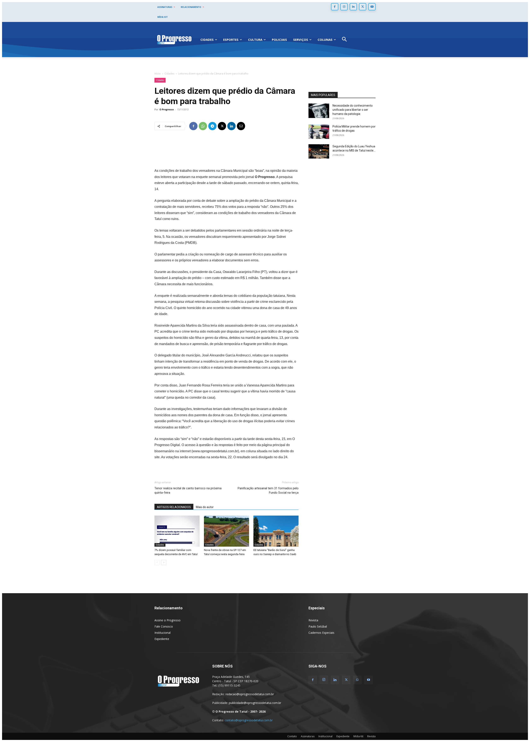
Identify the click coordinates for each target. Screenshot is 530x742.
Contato (292, 736)
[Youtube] (372, 6)
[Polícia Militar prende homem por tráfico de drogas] (318, 131)
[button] (344, 39)
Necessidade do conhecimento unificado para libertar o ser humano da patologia (352, 109)
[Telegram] (212, 126)
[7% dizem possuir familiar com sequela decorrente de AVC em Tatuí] (177, 531)
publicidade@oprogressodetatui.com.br (255, 703)
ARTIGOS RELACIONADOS (174, 507)
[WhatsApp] (203, 126)
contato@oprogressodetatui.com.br (249, 720)
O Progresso (166, 109)
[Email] (241, 126)
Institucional (162, 633)
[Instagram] (344, 6)
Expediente (161, 639)
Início (157, 73)
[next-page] (163, 562)
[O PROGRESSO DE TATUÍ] (174, 39)
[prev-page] (157, 562)
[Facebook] (334, 6)
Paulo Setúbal (317, 626)
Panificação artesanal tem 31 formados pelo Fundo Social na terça (268, 490)
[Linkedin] (353, 6)
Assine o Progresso (167, 620)
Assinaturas (307, 736)
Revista (313, 620)
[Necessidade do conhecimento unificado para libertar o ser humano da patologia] (318, 110)
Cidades (169, 73)
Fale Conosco (163, 626)
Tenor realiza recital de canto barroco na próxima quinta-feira (188, 490)
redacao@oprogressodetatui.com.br (249, 694)
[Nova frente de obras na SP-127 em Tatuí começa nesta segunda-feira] (226, 531)
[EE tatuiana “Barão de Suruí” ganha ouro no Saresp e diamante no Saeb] (276, 531)
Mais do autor (205, 507)
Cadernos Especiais (321, 633)
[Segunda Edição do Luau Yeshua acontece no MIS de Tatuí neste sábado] (318, 151)
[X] (362, 6)
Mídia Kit (358, 736)
